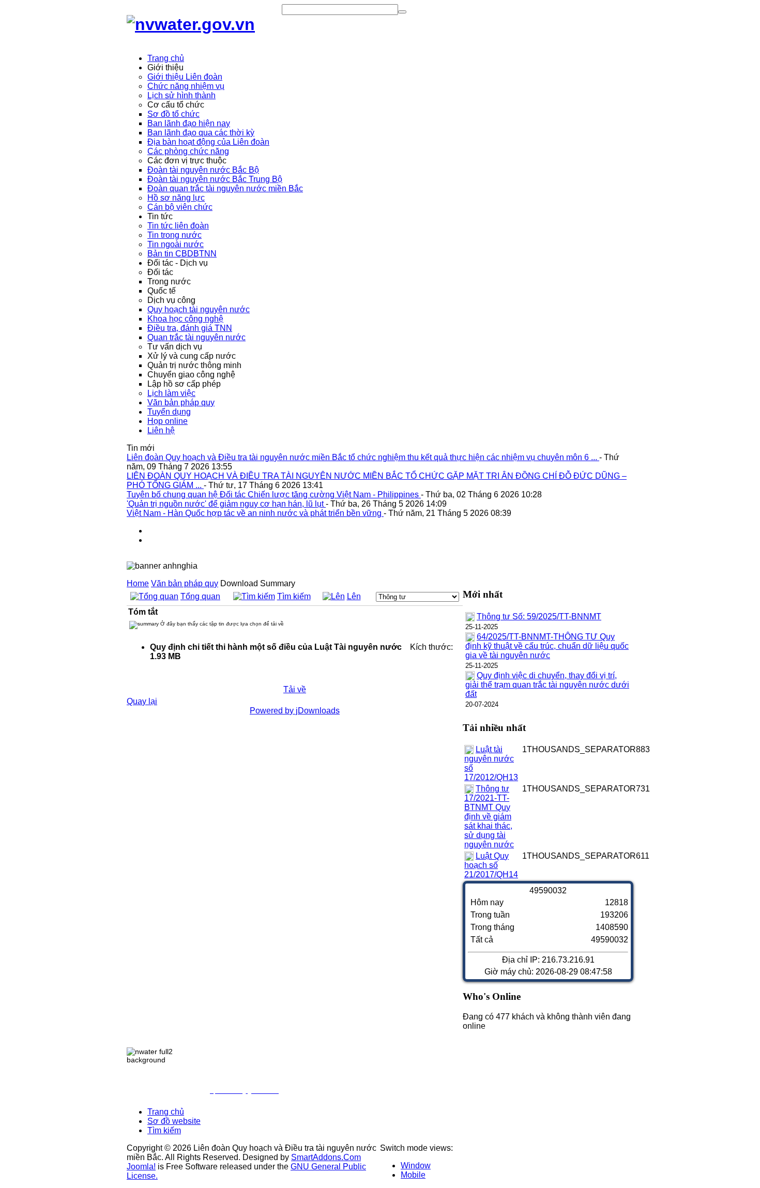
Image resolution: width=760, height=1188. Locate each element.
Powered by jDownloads (295, 710)
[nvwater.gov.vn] (191, 24)
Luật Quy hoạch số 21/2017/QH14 (491, 865)
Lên (354, 596)
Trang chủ (165, 1111)
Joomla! (141, 1166)
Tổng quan (200, 596)
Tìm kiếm (294, 596)
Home (138, 583)
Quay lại (142, 701)
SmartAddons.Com (326, 1157)
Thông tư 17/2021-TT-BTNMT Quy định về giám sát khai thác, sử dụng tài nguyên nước (489, 816)
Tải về (294, 689)
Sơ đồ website (174, 1121)
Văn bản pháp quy (184, 583)
